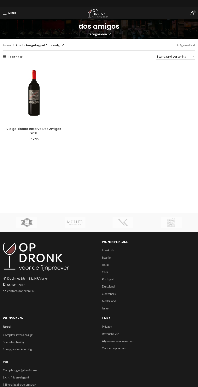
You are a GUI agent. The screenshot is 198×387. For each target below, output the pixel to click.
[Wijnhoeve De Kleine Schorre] (27, 222)
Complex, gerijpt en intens (20, 370)
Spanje (106, 257)
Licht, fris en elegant (16, 377)
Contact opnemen (113, 348)
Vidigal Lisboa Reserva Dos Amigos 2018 (33, 131)
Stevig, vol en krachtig (17, 349)
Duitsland (108, 286)
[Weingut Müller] (75, 222)
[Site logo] (99, 13)
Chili (105, 272)
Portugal (108, 279)
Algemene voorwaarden (117, 341)
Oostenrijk (109, 293)
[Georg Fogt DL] (171, 222)
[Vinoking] (123, 222)
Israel (105, 308)
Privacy (107, 326)
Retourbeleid (110, 334)
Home (7, 45)
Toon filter (15, 56)
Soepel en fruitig (13, 342)
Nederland (109, 301)
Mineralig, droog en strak (19, 384)
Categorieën (97, 34)
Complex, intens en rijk (18, 335)
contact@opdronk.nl (20, 291)
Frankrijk (108, 250)
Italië (105, 264)
